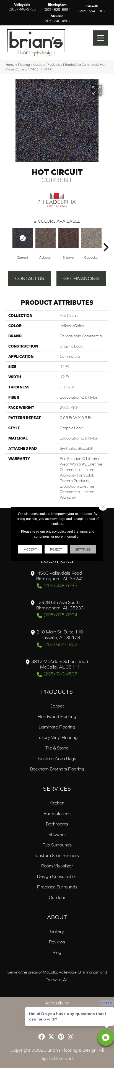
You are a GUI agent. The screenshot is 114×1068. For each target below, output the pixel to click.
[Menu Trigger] (100, 38)
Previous (8, 239)
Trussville (91, 8)
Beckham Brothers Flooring (57, 768)
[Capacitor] (91, 238)
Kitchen (57, 802)
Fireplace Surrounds (57, 886)
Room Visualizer (57, 865)
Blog (57, 952)
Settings (82, 549)
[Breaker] (68, 238)
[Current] (22, 238)
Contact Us (29, 278)
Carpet (38, 64)
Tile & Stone (57, 747)
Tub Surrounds (57, 844)
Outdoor (57, 897)
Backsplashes (57, 813)
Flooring (24, 64)
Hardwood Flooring (57, 716)
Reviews (57, 941)
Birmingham (57, 7)
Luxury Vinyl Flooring (57, 737)
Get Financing (81, 278)
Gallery (57, 931)
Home (10, 64)
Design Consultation (57, 876)
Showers (57, 834)
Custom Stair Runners (57, 855)
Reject (56, 549)
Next (106, 239)
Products (53, 64)
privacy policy (56, 531)
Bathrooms (57, 823)
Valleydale (22, 7)
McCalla (57, 18)
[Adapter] (45, 238)
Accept (30, 549)
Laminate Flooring (57, 726)
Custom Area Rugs (57, 758)
